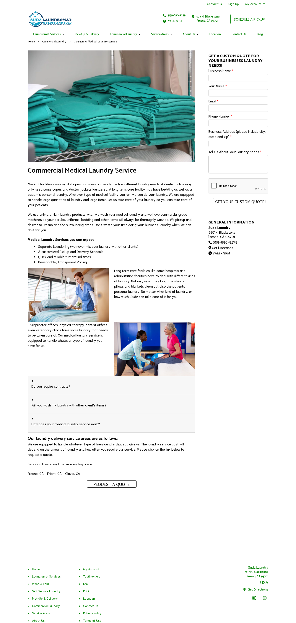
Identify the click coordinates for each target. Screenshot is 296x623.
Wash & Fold (40, 584)
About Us (189, 34)
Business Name (220, 70)
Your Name (217, 85)
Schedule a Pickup (249, 19)
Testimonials (91, 576)
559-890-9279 (176, 15)
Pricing (87, 591)
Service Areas (160, 34)
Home (31, 41)
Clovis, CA (72, 473)
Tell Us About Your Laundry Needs (235, 151)
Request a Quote (111, 484)
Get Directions (222, 247)
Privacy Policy (92, 613)
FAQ (85, 584)
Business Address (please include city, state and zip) (237, 134)
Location (215, 34)
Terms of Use (92, 620)
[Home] (50, 19)
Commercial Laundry (123, 34)
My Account (253, 4)
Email (213, 101)
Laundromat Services (47, 34)
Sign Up (233, 3)
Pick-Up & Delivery (87, 34)
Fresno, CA (36, 473)
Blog (260, 34)
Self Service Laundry (46, 591)
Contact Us (214, 3)
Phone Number (220, 116)
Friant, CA (54, 473)
